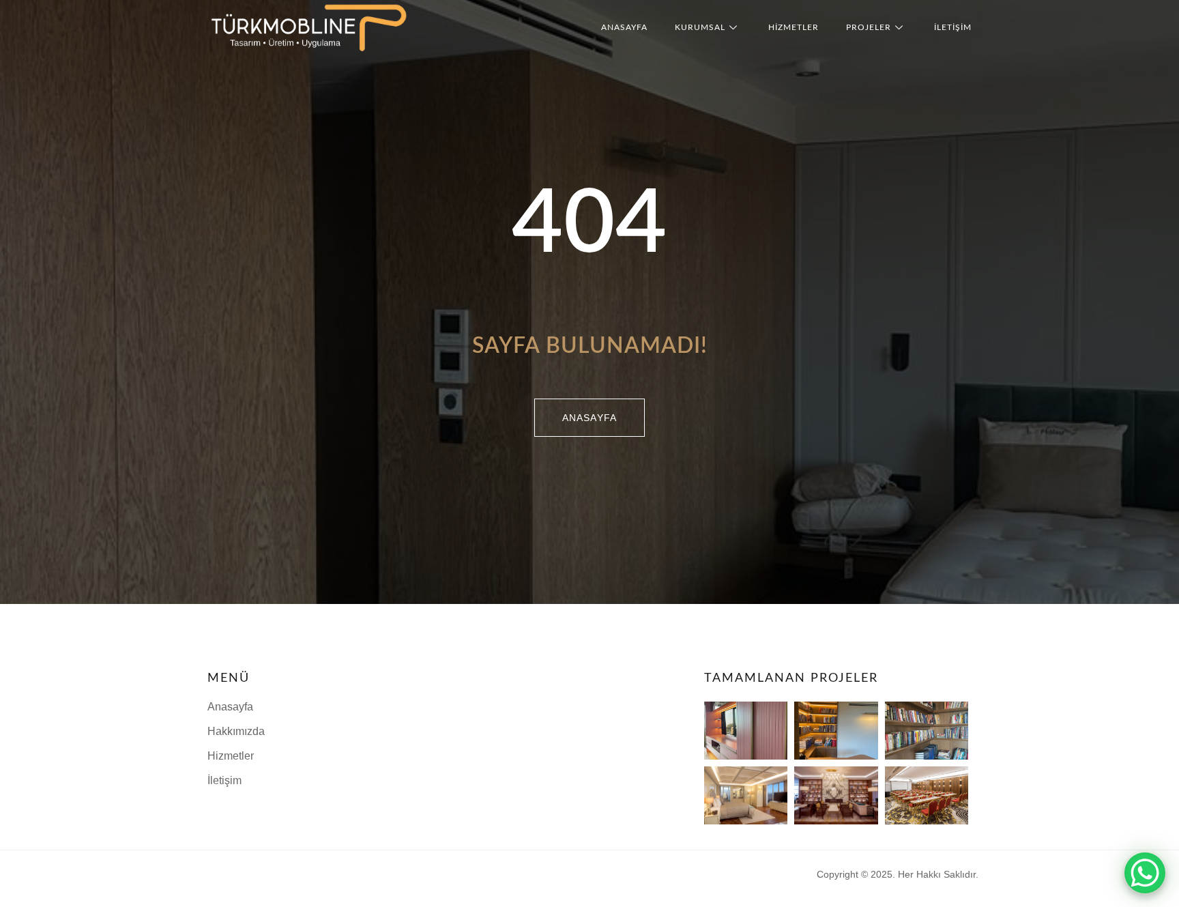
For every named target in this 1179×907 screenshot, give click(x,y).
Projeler (868, 27)
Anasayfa (624, 27)
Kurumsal (700, 27)
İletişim (953, 27)
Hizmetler (793, 27)
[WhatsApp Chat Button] (1144, 872)
